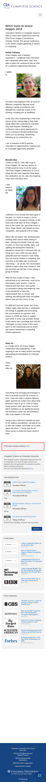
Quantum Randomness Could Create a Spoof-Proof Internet (31, 631)
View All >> (37, 529)
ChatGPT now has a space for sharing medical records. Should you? (31, 602)
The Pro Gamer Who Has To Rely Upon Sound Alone (30, 579)
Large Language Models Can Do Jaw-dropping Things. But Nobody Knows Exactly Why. (31, 570)
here (27, 446)
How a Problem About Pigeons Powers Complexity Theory (31, 552)
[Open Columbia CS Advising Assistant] (39, 775)
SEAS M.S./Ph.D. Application (23, 763)
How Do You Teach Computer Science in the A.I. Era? (31, 621)
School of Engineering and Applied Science (23, 754)
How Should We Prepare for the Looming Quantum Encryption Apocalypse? (30, 612)
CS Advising (23, 779)
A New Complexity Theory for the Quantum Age (31, 544)
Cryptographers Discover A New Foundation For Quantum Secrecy (31, 561)
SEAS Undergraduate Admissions (23, 759)
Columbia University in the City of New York (23, 749)
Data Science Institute (23, 766)
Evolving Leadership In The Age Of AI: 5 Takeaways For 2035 (30, 639)
